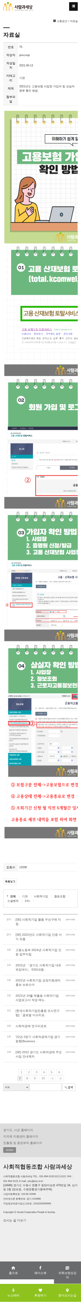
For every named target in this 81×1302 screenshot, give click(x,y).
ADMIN (9, 1150)
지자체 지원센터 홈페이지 (20, 1136)
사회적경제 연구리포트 (31, 1026)
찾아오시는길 (67, 1295)
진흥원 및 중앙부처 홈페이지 (22, 1143)
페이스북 (40, 1273)
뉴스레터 (13, 1295)
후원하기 (40, 1295)
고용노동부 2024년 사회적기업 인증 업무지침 (38, 952)
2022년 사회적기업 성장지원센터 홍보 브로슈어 (38, 982)
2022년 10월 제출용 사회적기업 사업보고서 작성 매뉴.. (37, 998)
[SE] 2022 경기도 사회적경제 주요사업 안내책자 (39, 1054)
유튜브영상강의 (67, 1275)
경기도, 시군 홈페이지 (18, 1130)
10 (43, 1078)
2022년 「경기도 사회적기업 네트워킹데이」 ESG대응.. (38, 967)
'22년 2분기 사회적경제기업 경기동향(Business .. (38, 1039)
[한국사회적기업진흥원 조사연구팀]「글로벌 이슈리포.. (38, 1013)
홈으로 (13, 1273)
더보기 (21, 1220)
